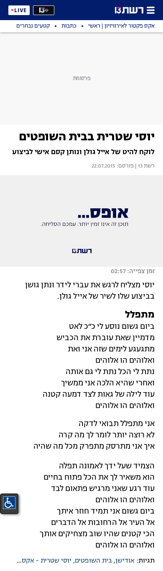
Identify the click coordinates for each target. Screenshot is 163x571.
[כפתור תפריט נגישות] (9, 502)
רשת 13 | (144, 166)
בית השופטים (93, 561)
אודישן (125, 561)
